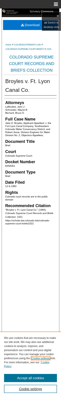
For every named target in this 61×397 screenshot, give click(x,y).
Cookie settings (40, 358)
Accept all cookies (30, 378)
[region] (30, 364)
